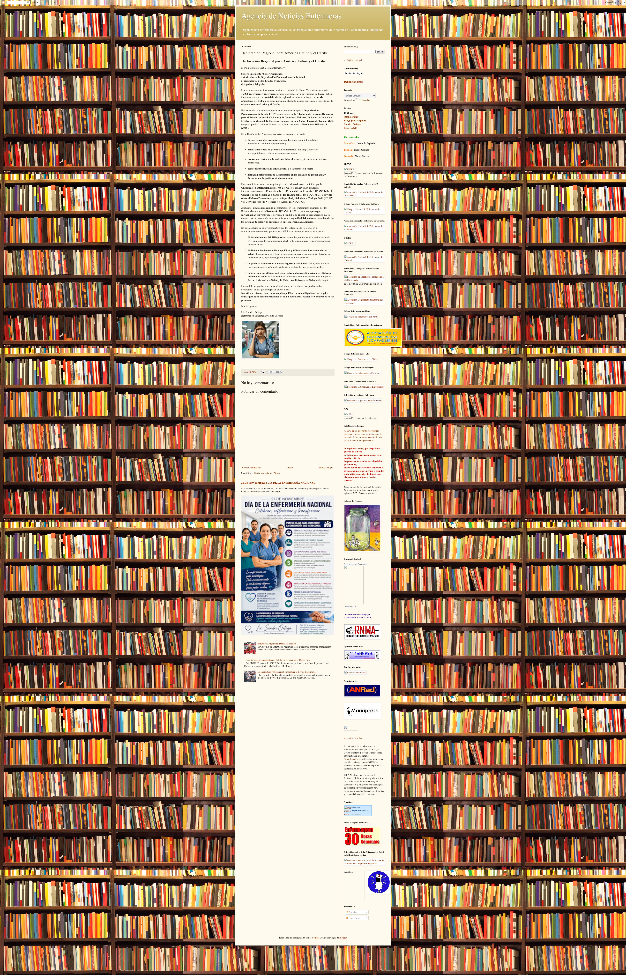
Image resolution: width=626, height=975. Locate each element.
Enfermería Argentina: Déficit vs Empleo (277, 643)
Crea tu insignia (350, 606)
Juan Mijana (351, 117)
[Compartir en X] (274, 372)
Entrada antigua (326, 467)
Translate (366, 99)
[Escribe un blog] (271, 372)
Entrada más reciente (251, 467)
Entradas (352, 912)
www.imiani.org (352, 759)
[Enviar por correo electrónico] (268, 372)
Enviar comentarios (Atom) (267, 472)
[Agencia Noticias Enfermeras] (354, 603)
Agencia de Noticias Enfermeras (291, 15)
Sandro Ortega (352, 124)
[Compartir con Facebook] (277, 372)
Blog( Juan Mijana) (355, 120)
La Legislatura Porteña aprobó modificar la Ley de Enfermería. (287, 671)
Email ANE (350, 128)
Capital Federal (357, 814)
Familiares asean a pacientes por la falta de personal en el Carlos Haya (278, 659)
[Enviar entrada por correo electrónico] (262, 372)
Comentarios (354, 917)
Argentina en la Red (353, 738)
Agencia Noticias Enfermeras (355, 564)
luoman (315, 937)
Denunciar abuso (353, 82)
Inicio (290, 467)
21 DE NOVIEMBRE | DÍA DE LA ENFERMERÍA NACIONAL (278, 483)
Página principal (354, 60)
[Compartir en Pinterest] (280, 372)
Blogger (343, 937)
